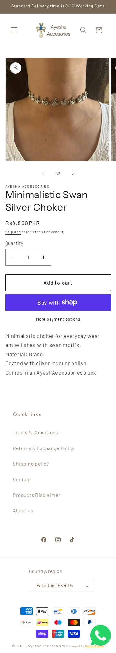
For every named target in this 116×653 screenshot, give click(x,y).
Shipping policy (31, 463)
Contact (22, 479)
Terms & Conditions (35, 432)
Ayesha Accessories (46, 645)
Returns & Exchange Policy (44, 448)
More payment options (58, 319)
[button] (14, 30)
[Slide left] (43, 174)
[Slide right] (73, 174)
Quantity (14, 243)
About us (23, 510)
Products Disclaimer (37, 495)
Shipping (13, 232)
